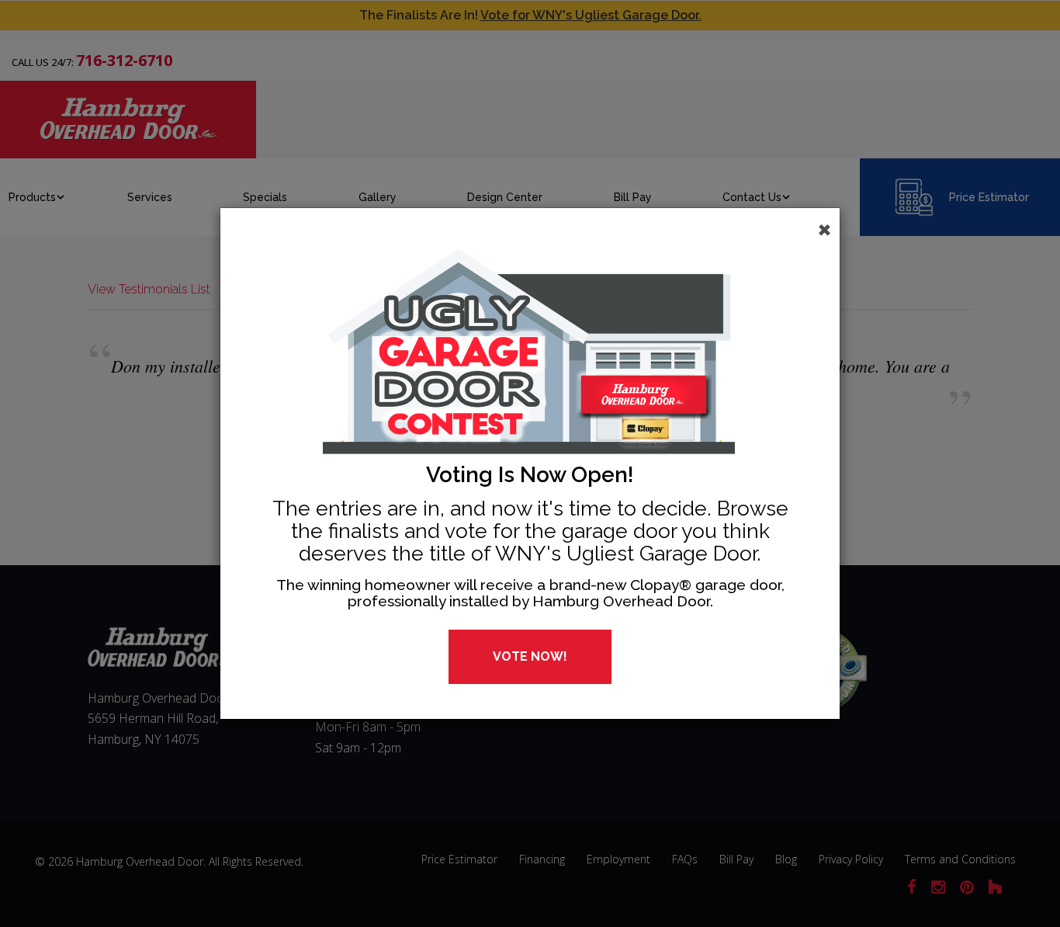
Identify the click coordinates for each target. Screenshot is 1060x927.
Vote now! (530, 656)
